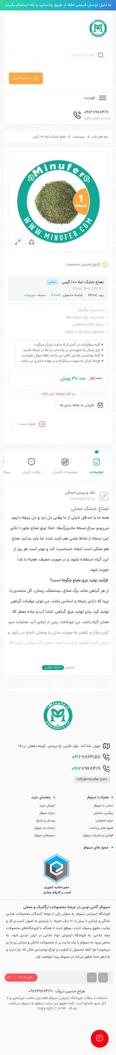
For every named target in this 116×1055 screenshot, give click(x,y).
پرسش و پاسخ (45, 820)
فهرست (90, 98)
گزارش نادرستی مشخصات (83, 264)
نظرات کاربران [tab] (31, 472)
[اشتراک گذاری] (31, 242)
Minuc (92, 295)
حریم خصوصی (104, 820)
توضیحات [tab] (97, 472)
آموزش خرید (47, 805)
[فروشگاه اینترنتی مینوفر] (98, 28)
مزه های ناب (100, 137)
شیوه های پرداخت (101, 828)
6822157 (86, 757)
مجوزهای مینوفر (44, 835)
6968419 (86, 769)
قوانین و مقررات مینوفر (98, 835)
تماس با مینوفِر (103, 805)
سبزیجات (79, 137)
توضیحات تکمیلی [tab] (65, 472)
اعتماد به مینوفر (44, 828)
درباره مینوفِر (47, 813)
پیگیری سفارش (103, 813)
